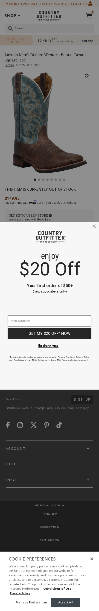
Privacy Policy (20, 593)
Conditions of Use (57, 588)
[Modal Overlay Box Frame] (49, 305)
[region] (49, 581)
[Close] (92, 559)
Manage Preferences (31, 602)
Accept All (65, 602)
